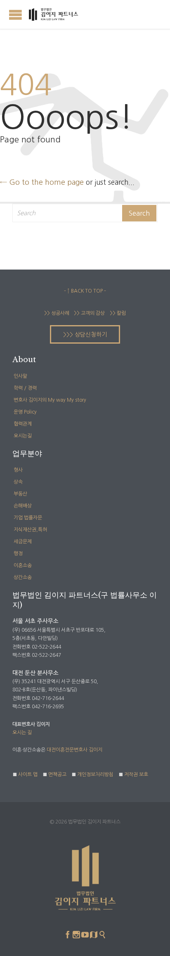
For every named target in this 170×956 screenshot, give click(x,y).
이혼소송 (23, 565)
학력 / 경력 (25, 388)
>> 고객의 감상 (89, 313)
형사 (18, 470)
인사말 (20, 376)
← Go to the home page (42, 182)
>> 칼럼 (118, 313)
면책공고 (57, 774)
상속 (18, 481)
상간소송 (23, 577)
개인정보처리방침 (95, 774)
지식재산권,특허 (30, 529)
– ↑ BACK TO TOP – (85, 290)
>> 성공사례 (56, 313)
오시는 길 (22, 732)
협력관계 (23, 423)
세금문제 (23, 541)
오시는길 (23, 435)
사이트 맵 (28, 774)
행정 (18, 553)
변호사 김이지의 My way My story (50, 400)
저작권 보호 (136, 774)
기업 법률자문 (28, 517)
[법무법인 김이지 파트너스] (53, 14)
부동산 (20, 493)
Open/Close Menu (15, 14)
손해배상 (23, 505)
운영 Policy (25, 411)
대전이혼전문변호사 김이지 (74, 749)
